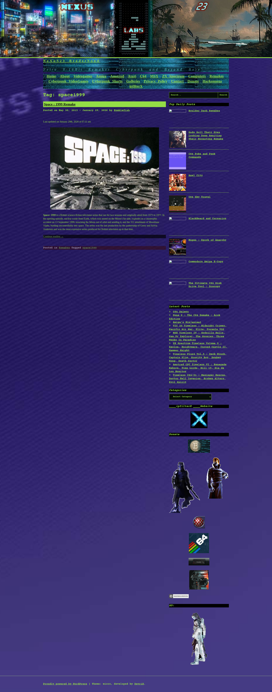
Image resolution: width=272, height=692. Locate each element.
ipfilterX (136, 86)
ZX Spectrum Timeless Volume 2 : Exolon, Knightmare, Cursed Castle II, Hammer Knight (198, 347)
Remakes (217, 76)
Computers (197, 76)
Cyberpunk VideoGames (68, 81)
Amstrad (117, 76)
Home (51, 76)
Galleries (133, 81)
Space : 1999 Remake (60, 104)
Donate (193, 81)
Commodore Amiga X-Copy (206, 261)
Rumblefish (122, 110)
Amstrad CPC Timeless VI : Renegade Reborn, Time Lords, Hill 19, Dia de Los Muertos (198, 368)
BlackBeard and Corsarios (207, 218)
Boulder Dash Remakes (204, 110)
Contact (177, 81)
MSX (154, 76)
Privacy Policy (155, 81)
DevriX (139, 684)
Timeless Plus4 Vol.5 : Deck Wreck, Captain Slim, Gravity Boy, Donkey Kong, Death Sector (198, 358)
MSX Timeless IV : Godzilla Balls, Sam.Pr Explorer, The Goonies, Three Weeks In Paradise (197, 336)
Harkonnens (212, 81)
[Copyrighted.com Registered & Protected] (179, 597)
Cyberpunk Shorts (107, 81)
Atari (132, 76)
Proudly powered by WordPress (65, 684)
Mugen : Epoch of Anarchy (207, 240)
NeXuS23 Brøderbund (71, 61)
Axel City (196, 175)
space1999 (89, 247)
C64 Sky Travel (200, 197)
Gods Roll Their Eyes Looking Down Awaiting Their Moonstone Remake (206, 135)
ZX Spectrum (173, 76)
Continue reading (53, 236)
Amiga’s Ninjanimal (187, 322)
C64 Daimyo (181, 311)
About (65, 76)
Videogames (83, 76)
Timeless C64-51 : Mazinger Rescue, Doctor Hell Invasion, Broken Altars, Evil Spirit (198, 379)
